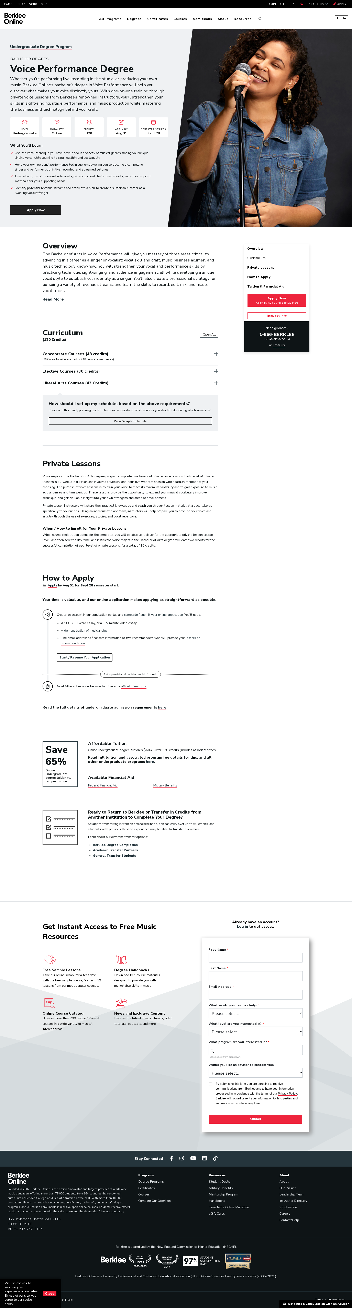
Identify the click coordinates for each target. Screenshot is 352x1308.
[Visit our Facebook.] (172, 1158)
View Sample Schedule (130, 421)
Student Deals (219, 1181)
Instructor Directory (293, 1201)
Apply (341, 4)
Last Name (217, 968)
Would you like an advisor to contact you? (241, 1065)
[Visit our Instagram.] (182, 1158)
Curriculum (256, 258)
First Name (217, 950)
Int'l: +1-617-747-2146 (277, 339)
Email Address (220, 987)
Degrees (134, 19)
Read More (53, 299)
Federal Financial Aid (103, 785)
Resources (243, 19)
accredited (138, 1247)
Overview (255, 248)
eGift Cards (217, 1213)
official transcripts (133, 686)
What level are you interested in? (235, 1024)
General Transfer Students (114, 855)
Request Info (277, 316)
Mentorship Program (223, 1194)
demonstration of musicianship (85, 630)
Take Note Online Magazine (229, 1207)
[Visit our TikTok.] (215, 1158)
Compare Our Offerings (154, 1201)
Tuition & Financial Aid (266, 286)
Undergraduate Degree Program (41, 46)
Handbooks (217, 1201)
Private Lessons (261, 267)
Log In (341, 18)
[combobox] (256, 1050)
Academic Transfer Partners (115, 850)
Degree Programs (151, 1181)
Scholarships (288, 1207)
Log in (242, 926)
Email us (279, 345)
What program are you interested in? (238, 1042)
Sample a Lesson (281, 4)
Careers (284, 1213)
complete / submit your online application (153, 614)
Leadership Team (291, 1194)
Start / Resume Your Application (84, 657)
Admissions (202, 19)
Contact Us (314, 4)
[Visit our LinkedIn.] (205, 1158)
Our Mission (287, 1188)
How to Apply (259, 277)
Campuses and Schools (24, 4)
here (162, 707)
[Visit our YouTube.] (193, 1158)
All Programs (110, 19)
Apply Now (36, 210)
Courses (180, 19)
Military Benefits (165, 785)
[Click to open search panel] (259, 18)
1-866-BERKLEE (277, 334)
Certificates (157, 19)
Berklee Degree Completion (115, 845)
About (223, 19)
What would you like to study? (233, 1005)
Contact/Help (289, 1220)
